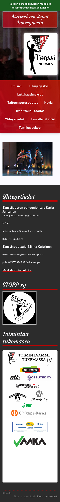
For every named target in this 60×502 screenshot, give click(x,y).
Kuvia (48, 102)
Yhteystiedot (14, 119)
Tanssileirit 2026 (43, 119)
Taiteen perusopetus (22, 102)
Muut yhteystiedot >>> (17, 269)
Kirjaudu (6, 493)
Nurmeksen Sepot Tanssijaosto (30, 20)
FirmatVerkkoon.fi (47, 496)
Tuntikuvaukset (30, 127)
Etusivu (17, 86)
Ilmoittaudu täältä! (30, 111)
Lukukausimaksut (30, 94)
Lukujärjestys (38, 86)
